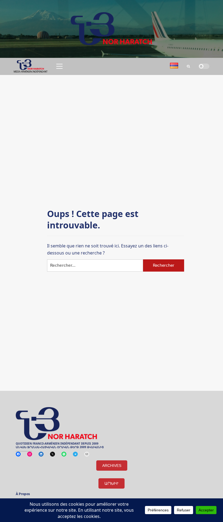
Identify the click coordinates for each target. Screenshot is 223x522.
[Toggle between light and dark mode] (204, 66)
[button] (58, 66)
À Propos (23, 494)
